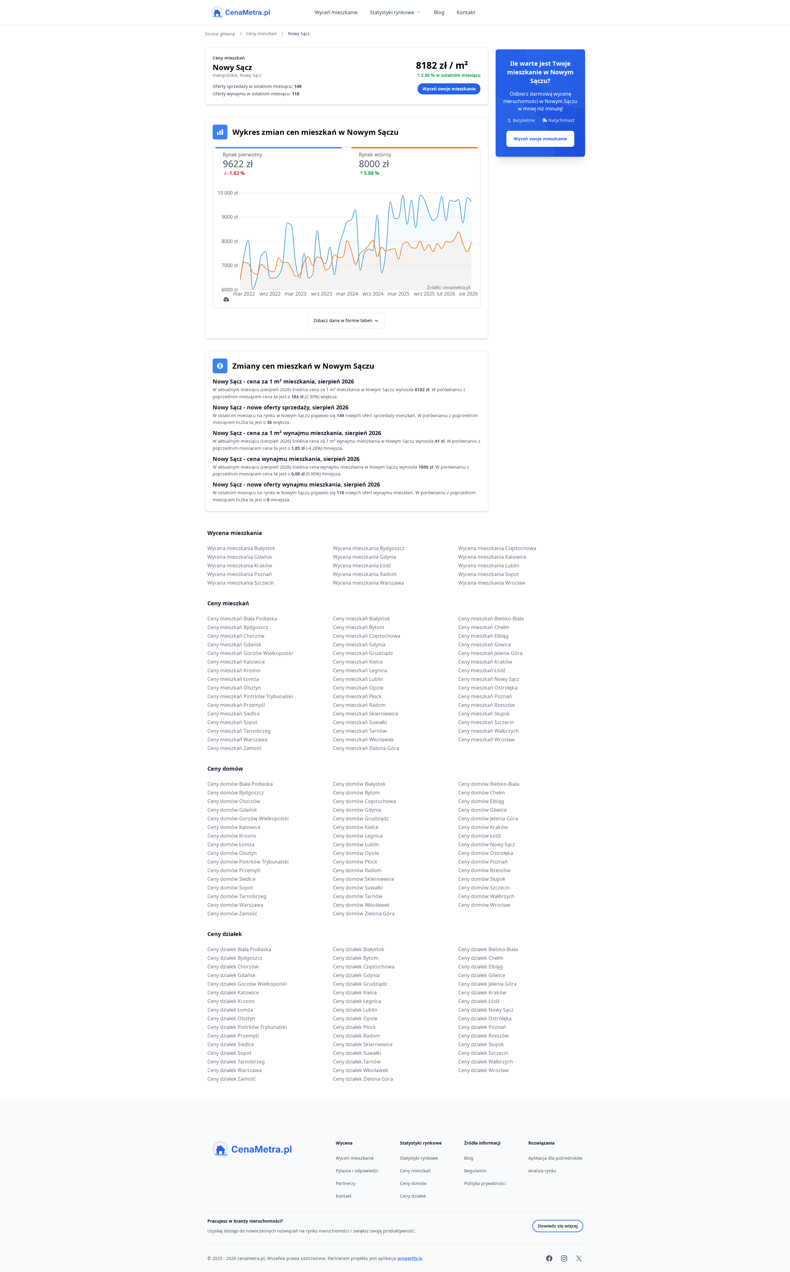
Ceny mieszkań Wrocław (486, 739)
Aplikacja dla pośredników (555, 1158)
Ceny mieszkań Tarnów (360, 730)
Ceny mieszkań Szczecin (486, 722)
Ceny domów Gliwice (482, 809)
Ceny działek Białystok (358, 949)
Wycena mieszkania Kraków (239, 565)
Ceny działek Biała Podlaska (239, 949)
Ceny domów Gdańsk (232, 809)
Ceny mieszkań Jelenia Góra (490, 653)
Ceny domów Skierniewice (363, 879)
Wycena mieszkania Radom (365, 574)
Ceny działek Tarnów (357, 1061)
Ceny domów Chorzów (233, 801)
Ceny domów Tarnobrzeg (236, 896)
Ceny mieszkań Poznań (485, 696)
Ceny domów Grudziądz (361, 818)
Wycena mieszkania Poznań (239, 574)
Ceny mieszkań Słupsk (484, 713)
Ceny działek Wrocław (483, 1070)
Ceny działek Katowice (233, 992)
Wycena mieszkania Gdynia (364, 556)
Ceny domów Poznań (483, 861)
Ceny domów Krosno (231, 835)
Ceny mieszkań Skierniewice (365, 713)
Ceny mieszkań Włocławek (363, 739)
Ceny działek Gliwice (481, 975)
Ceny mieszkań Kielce (358, 661)
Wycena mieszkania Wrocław (492, 582)
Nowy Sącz (299, 33)
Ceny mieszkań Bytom (358, 627)
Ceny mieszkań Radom (359, 705)
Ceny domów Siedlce (231, 879)
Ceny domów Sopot (230, 887)
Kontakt (466, 12)
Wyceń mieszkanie (336, 12)
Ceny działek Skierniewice (363, 1044)
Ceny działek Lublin (355, 1009)
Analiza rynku (542, 1171)
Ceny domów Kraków (483, 827)
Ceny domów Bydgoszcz (235, 792)
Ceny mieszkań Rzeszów (486, 705)
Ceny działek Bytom (355, 958)
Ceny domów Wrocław (484, 904)
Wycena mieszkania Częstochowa (497, 548)
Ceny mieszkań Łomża (233, 679)
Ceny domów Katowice (233, 827)
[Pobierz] (226, 299)
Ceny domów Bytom (356, 792)
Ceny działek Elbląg (480, 966)
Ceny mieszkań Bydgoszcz (237, 627)
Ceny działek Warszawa (234, 1070)
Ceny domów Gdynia (357, 809)
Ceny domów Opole (356, 853)
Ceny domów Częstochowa (364, 801)
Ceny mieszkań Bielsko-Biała (491, 618)
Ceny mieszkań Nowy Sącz (488, 679)
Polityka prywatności (485, 1183)
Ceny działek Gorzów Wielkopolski (247, 983)
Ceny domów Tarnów (357, 896)
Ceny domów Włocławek (361, 904)
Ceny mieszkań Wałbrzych (488, 730)
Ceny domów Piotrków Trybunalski (248, 861)
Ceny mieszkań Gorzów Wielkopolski (250, 653)
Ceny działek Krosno (231, 1001)
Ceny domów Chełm (481, 792)
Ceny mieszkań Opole (358, 687)
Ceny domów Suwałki (358, 887)
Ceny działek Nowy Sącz (486, 1009)
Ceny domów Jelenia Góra (488, 818)
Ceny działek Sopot (229, 1053)
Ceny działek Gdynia (356, 975)
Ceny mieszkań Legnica (360, 670)
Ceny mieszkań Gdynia (359, 644)
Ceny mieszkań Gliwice (484, 644)
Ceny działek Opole (355, 1018)
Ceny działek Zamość (231, 1078)
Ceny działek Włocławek (360, 1070)
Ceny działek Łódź (479, 1001)
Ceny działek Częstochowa (363, 966)
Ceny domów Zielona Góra (364, 913)
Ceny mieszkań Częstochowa (366, 635)
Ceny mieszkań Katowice (236, 661)
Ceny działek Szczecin (483, 1053)
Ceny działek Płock (354, 1027)
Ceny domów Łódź (479, 835)
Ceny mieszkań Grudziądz (363, 653)
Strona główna (220, 34)
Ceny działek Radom (356, 1035)
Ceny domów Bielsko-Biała (488, 784)
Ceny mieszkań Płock (357, 696)
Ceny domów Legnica (358, 835)
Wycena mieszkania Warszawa (368, 582)
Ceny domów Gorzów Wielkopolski (248, 818)
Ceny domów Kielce (355, 827)
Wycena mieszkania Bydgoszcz (369, 548)
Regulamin (475, 1171)
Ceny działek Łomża (230, 1009)
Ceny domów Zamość (232, 913)
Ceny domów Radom (357, 870)
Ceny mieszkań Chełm (483, 627)
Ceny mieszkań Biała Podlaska (242, 618)
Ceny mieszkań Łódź (481, 670)
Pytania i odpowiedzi (357, 1171)
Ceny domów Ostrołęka (485, 853)
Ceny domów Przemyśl (233, 870)
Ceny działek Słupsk (481, 1044)
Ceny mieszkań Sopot (232, 722)
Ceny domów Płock (355, 861)
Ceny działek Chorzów (233, 966)
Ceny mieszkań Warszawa (237, 739)
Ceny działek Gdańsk (231, 975)
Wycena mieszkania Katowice (492, 556)
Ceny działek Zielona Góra (363, 1078)
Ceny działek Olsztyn (231, 1018)
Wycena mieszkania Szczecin (240, 582)
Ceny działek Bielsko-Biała (488, 949)
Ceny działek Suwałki (357, 1053)
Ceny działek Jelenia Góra (487, 983)
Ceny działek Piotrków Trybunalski (247, 1027)
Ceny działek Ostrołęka (485, 1018)
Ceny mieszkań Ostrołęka (488, 687)
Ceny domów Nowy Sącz (486, 844)
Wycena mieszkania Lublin (488, 565)
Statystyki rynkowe (392, 12)
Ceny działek (224, 934)
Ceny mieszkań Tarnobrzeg (239, 730)
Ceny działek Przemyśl (233, 1035)
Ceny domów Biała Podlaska (240, 784)
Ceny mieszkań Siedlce (233, 713)
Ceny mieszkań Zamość (234, 748)
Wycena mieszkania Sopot (488, 574)
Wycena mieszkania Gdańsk (239, 556)
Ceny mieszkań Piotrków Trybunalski (250, 696)
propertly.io (409, 1258)
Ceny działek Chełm (480, 958)
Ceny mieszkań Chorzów (235, 635)
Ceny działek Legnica (357, 1001)
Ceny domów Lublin (356, 844)
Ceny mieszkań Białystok (361, 618)
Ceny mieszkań (261, 33)
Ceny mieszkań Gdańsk (234, 644)
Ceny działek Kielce (355, 992)
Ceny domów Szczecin (484, 887)
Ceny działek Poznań (482, 1027)
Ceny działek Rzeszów (483, 1035)
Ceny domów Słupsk (481, 879)
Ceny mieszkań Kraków (485, 661)
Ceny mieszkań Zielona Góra (366, 748)
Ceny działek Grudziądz (360, 983)
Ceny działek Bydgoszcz (234, 958)
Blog (439, 12)
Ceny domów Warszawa (235, 904)
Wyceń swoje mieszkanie (540, 139)
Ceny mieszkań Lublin (358, 679)
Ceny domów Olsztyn (232, 853)
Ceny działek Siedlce (230, 1044)
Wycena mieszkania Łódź (362, 565)
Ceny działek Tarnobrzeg (236, 1061)
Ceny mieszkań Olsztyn (234, 687)
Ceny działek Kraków (482, 992)
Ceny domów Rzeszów (484, 870)
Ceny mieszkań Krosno (233, 670)
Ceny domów (225, 768)
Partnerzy (346, 1183)
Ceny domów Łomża (231, 844)
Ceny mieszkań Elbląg (483, 635)
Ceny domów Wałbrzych (486, 896)
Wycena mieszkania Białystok (241, 548)
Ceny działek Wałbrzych (485, 1061)
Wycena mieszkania (234, 533)
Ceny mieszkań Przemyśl (236, 705)
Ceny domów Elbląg (481, 801)
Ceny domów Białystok (359, 784)
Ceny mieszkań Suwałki (360, 722)
